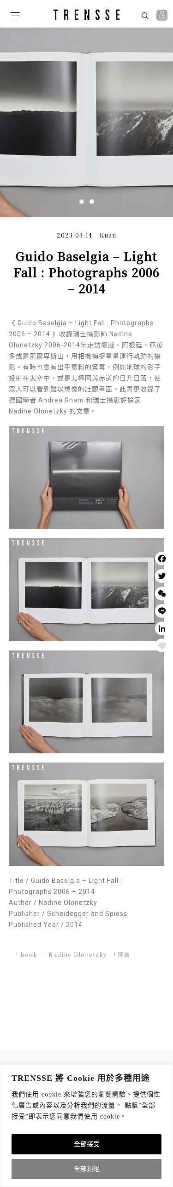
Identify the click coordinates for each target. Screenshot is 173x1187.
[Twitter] (162, 576)
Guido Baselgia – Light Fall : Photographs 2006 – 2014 (86, 272)
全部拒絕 (87, 1168)
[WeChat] (162, 593)
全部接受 (87, 1144)
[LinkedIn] (162, 628)
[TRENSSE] (87, 14)
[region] (86, 1125)
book (28, 954)
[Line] (162, 611)
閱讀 (124, 954)
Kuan (108, 235)
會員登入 (163, 15)
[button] (81, 201)
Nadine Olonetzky (77, 954)
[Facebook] (162, 558)
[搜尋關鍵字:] (121, 15)
